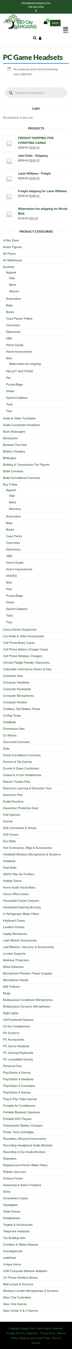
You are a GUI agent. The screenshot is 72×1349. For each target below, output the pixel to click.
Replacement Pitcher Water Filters (25, 1165)
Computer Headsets (16, 682)
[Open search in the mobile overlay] (36, 92)
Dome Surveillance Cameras (22, 755)
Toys (9, 411)
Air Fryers (9, 253)
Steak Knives (11, 1211)
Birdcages (9, 458)
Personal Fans (12, 1066)
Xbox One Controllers (17, 1297)
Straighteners (11, 1218)
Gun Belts (9, 841)
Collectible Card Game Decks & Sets (27, 669)
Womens (15, 509)
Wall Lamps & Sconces (18, 1284)
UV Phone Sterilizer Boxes (20, 1277)
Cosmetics (13, 325)
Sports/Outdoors (17, 397)
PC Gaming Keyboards (18, 1052)
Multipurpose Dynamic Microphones (26, 1006)
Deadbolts (9, 722)
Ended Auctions (13, 801)
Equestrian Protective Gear (20, 808)
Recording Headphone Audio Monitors (28, 1145)
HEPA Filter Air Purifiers (18, 874)
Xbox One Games (15, 1304)
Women (14, 291)
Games (8, 821)
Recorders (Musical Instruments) (24, 1138)
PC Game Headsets (16, 1046)
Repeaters (10, 1158)
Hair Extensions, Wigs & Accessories (27, 847)
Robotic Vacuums (14, 1171)
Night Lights (10, 1013)
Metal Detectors (13, 966)
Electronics (13, 331)
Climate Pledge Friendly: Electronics (26, 662)
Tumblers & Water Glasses (20, 1244)
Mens (12, 284)
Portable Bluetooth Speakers (21, 1112)
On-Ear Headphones (16, 1026)
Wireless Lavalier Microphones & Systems (31, 1290)
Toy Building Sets (14, 1238)
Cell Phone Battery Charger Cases (25, 649)
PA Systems (11, 1033)
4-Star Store (11, 240)
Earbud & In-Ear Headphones (22, 775)
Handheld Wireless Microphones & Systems (32, 854)
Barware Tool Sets (15, 444)
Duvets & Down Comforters (21, 768)
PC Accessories (13, 1039)
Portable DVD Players (17, 1119)
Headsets (9, 861)
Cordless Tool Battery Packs (21, 709)
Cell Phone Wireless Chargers (22, 656)
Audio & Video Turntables (19, 418)
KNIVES (11, 576)
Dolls (6, 748)
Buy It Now (10, 484)
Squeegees (10, 1205)
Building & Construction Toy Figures (26, 464)
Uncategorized (12, 1251)
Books (10, 312)
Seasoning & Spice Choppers (22, 1185)
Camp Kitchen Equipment (19, 629)
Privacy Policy (47, 1333)
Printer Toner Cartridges (18, 1132)
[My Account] (40, 38)
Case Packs (14, 536)
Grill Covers (11, 834)
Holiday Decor (12, 880)
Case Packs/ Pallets (19, 318)
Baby (9, 305)
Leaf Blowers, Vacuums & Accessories (28, 947)
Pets (9, 589)
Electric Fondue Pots (16, 781)
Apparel (11, 272)
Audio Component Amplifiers (21, 425)
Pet (8, 378)
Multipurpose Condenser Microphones (28, 1000)
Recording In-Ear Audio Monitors (24, 1152)
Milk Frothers (11, 986)
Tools (9, 404)
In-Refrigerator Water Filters (21, 914)
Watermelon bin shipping (25, 363)
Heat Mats (10, 867)
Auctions (8, 267)
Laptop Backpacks (15, 933)
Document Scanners (16, 742)
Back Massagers (14, 431)
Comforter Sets (13, 675)
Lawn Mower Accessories (20, 940)
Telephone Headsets (16, 1231)
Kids (12, 278)
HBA (9, 338)
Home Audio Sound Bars (19, 887)
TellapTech (32, 1333)
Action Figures (12, 247)
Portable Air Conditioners (19, 1105)
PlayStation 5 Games (17, 1092)
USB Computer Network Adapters (25, 1271)
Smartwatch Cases (15, 1198)
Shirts (7, 1191)
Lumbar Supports (14, 953)
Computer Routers (15, 702)
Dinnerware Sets (14, 728)
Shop (55, 23)
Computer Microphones (18, 695)
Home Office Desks (16, 894)
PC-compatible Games (18, 1059)
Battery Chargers (14, 451)
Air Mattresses (12, 260)
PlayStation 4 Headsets (18, 1079)
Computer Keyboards (17, 689)
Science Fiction (13, 1178)
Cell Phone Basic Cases (19, 642)
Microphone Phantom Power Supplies (27, 973)
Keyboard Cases (14, 920)
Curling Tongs (12, 715)
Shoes (10, 391)
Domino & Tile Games (17, 761)
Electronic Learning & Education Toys (27, 788)
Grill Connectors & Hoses (19, 828)
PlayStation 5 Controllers (19, 1085)
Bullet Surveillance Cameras (21, 478)
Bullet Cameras (13, 471)
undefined (9, 1257)
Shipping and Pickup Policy (34, 1338)
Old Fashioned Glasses (18, 1019)
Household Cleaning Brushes (22, 907)
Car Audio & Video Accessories (23, 636)
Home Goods (15, 345)
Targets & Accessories (18, 1224)
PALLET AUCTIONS (19, 371)
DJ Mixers (10, 735)
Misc (9, 358)
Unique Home (12, 1264)
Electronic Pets (13, 795)
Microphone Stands (15, 980)
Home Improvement (19, 351)
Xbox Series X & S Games (20, 1310)
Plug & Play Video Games (20, 1099)
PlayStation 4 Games (17, 1072)
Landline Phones (14, 927)
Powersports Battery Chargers (23, 1125)
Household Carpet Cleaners (21, 900)
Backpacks (10, 438)
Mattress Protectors (16, 960)
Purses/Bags (14, 384)
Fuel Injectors (11, 814)
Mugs (6, 993)
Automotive (13, 298)
